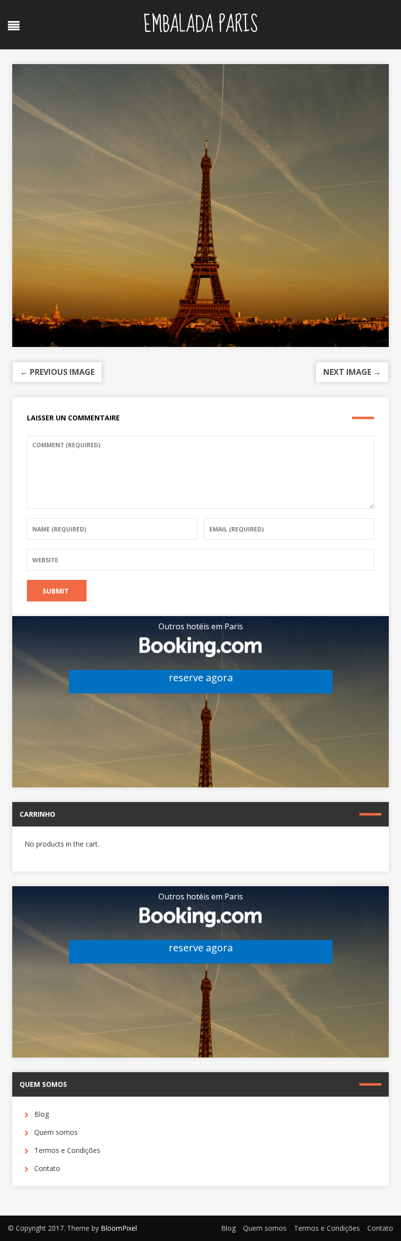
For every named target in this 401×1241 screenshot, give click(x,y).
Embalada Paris (200, 24)
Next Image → (352, 372)
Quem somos (56, 1132)
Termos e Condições (67, 1150)
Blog (41, 1114)
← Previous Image (57, 372)
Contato (47, 1168)
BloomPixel (119, 1228)
